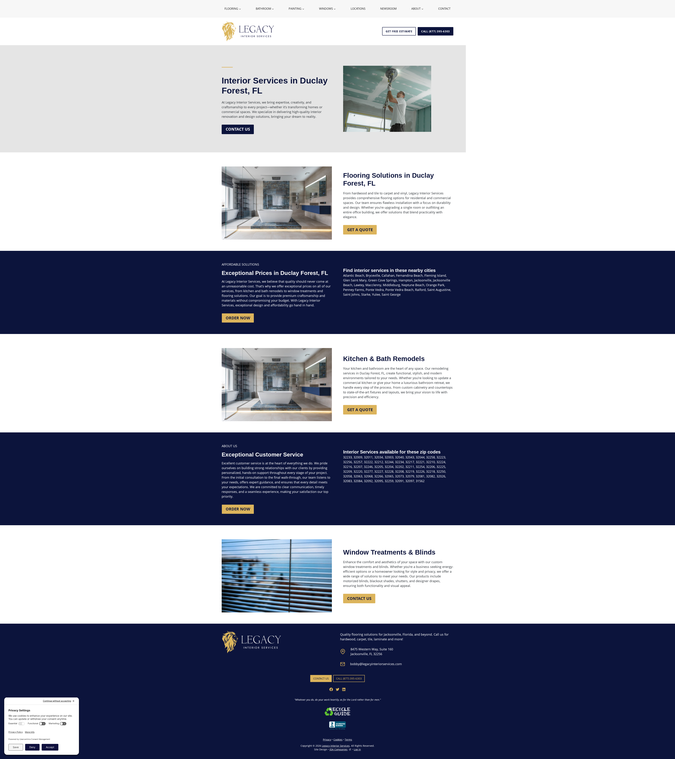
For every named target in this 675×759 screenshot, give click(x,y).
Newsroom (388, 9)
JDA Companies (339, 749)
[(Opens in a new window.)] (337, 711)
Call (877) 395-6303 (435, 31)
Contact (444, 9)
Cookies (337, 739)
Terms (348, 739)
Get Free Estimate (399, 31)
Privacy (327, 739)
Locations (358, 9)
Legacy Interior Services (336, 745)
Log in (357, 749)
